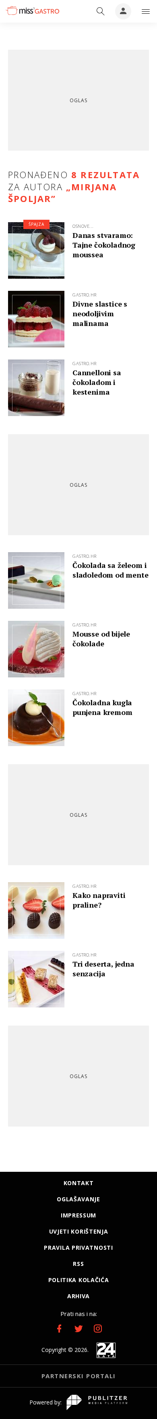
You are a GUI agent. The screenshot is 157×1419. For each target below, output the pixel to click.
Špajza (36, 224)
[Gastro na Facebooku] (59, 1328)
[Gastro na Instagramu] (98, 1328)
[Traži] (100, 11)
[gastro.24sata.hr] (32, 10)
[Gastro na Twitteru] (78, 1328)
